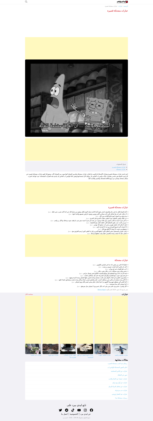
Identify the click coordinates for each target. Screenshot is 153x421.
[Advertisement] (76, 25)
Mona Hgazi (102, 289)
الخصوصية (74, 414)
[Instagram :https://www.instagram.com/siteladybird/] (85, 411)
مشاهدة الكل (29, 294)
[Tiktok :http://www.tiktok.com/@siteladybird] (73, 411)
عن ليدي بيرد (85, 414)
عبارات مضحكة (121, 169)
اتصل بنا (64, 414)
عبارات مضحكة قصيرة (119, 167)
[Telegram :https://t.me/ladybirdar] (67, 411)
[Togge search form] (26, 2)
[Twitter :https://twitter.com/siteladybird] (60, 411)
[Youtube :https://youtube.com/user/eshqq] (79, 411)
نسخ (49, 212)
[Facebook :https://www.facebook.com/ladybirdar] (91, 411)
